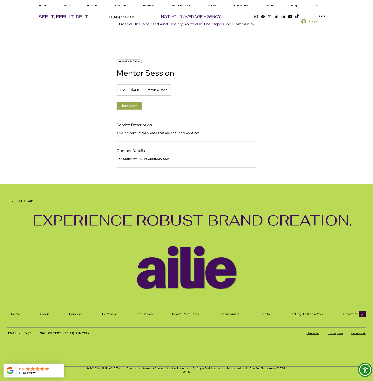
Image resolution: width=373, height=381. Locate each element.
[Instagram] (256, 16)
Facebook (358, 333)
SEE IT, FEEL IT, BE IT (63, 17)
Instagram (335, 333)
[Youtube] (290, 16)
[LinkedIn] (276, 16)
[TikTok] (297, 16)
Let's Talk (25, 201)
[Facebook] (263, 16)
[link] (129, 106)
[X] (270, 16)
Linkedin (313, 333)
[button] (188, 5)
